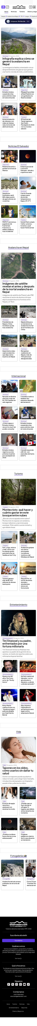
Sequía (3, 16)
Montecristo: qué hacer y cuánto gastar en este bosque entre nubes (17, 512)
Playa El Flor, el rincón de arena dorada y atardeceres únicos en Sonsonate (26, 583)
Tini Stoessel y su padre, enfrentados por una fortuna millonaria (17, 643)
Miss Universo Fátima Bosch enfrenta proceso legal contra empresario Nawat (27, 709)
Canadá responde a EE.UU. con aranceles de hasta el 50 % (27, 453)
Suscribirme (18, 940)
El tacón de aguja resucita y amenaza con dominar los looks (8, 806)
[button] (33, 876)
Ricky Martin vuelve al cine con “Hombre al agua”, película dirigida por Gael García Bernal (9, 710)
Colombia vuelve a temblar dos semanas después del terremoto (27, 399)
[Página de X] (12, 985)
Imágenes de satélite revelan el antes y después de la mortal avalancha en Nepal (18, 287)
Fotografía (6, 879)
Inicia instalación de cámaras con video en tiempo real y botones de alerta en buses (8, 123)
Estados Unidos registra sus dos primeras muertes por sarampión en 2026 (8, 453)
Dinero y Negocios (18, 1011)
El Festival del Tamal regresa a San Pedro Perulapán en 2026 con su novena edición (27, 124)
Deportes (24, 90)
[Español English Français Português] (34, 7)
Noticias (14, 11)
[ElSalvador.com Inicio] (19, 7)
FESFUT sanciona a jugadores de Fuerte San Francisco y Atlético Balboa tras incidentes (9, 226)
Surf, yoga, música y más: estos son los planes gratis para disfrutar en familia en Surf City (9, 551)
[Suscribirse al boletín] (3, 7)
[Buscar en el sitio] (7, 7)
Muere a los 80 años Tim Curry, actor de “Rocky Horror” (8, 679)
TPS (22, 16)
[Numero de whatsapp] (20, 985)
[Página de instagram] (16, 985)
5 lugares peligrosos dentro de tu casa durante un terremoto (27, 837)
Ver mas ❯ (18, 958)
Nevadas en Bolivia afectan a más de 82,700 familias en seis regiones (9, 399)
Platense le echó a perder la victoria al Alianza (9, 168)
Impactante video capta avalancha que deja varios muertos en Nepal (8, 354)
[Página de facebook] (8, 985)
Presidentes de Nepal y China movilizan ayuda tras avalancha (8, 325)
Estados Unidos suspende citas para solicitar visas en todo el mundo (9, 95)
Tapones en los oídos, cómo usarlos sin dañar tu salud (17, 770)
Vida (4, 765)
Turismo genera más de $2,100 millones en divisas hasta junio (9, 581)
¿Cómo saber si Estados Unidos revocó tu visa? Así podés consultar (9, 426)
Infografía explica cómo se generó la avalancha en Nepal (18, 61)
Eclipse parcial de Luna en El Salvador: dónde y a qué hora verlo (27, 169)
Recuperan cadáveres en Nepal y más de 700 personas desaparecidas (26, 354)
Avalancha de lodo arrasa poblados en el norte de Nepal (11, 883)
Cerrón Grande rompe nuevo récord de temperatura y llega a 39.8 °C (26, 197)
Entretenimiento (8, 638)
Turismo (22, 11)
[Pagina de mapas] (30, 7)
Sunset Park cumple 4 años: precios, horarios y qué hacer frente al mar (27, 225)
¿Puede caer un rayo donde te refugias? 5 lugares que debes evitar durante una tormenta (27, 808)
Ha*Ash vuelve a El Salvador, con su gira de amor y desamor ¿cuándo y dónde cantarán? (27, 680)
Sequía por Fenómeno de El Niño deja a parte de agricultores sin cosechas (9, 197)
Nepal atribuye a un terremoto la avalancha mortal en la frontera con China (27, 325)
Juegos (27, 16)
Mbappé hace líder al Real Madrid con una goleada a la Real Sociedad (27, 95)
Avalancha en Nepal (12, 16)
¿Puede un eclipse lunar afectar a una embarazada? (9, 836)
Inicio (6, 11)
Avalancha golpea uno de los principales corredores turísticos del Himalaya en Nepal (27, 552)
